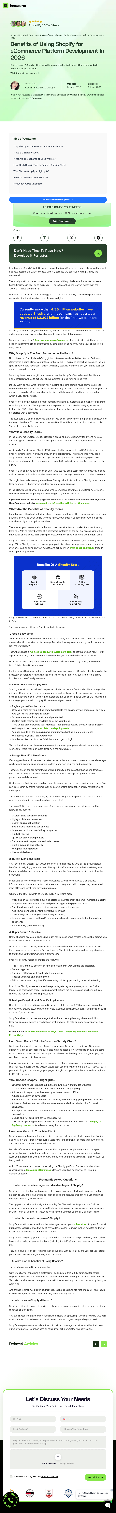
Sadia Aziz (30, 84)
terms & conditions (49, 1477)
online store (80, 1224)
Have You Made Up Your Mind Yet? (31, 177)
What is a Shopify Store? (26, 153)
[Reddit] (98, 238)
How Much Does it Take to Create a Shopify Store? (39, 165)
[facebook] (17, 238)
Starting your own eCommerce (51, 340)
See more (37, 98)
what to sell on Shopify (82, 548)
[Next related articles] (104, 1344)
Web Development (33, 35)
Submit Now (94, 1477)
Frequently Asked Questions (27, 184)
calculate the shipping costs (53, 728)
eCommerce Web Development (56, 200)
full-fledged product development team (51, 652)
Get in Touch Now (60, 221)
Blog (20, 35)
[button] (62, 1419)
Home (13, 35)
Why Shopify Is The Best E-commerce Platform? (38, 146)
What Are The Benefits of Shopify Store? (34, 159)
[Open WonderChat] (107, 1505)
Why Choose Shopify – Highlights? (31, 171)
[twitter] (71, 238)
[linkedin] (44, 238)
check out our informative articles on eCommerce (63, 503)
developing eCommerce (38, 1170)
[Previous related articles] (96, 1344)
